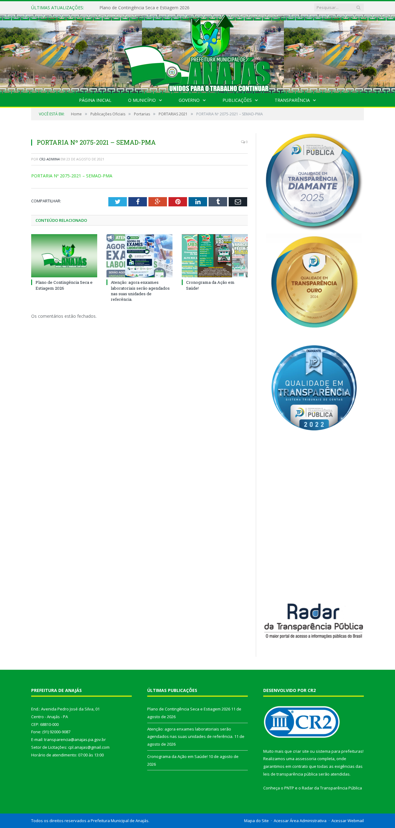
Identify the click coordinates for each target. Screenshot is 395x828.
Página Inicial (95, 100)
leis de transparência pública (290, 774)
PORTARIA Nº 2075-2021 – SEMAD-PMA (71, 176)
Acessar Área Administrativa (300, 820)
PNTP (289, 788)
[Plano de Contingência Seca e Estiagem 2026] (64, 255)
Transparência (292, 100)
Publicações (237, 100)
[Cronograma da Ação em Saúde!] (215, 255)
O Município (142, 100)
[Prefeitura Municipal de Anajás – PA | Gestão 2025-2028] (197, 52)
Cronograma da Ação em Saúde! (177, 756)
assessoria (305, 758)
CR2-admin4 (49, 159)
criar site (301, 751)
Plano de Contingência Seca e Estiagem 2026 (64, 285)
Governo (189, 100)
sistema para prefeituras (339, 751)
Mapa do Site (256, 820)
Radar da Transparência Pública (332, 788)
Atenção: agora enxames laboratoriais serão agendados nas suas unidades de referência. (170, 7)
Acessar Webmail (347, 820)
